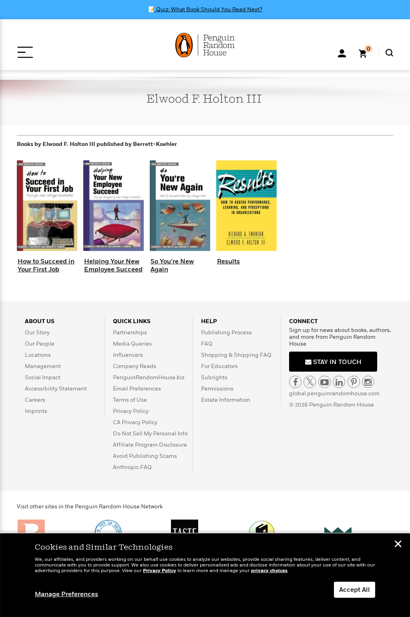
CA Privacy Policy (135, 422)
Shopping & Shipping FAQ (236, 355)
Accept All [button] (354, 589)
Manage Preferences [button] (66, 594)
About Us (39, 321)
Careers (35, 400)
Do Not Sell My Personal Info (150, 433)
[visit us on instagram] (368, 382)
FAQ (207, 344)
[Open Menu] (25, 52)
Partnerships (130, 332)
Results (228, 261)
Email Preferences (137, 388)
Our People (39, 344)
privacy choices (269, 570)
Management (43, 366)
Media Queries (132, 344)
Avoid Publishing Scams (145, 456)
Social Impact (42, 377)
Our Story (37, 332)
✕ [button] (398, 545)
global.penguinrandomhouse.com (334, 393)
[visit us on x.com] (309, 382)
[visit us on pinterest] (354, 382)
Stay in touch (337, 362)
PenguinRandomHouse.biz (149, 377)
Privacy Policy (131, 411)
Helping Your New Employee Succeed (113, 265)
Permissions (217, 388)
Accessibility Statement (56, 388)
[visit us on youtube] (324, 382)
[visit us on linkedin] (339, 382)
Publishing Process (226, 332)
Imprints (36, 411)
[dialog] (205, 575)
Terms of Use (130, 400)
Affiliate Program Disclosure (150, 445)
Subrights (214, 377)
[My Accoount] (342, 52)
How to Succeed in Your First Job (46, 265)
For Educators (219, 366)
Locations (38, 355)
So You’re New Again (172, 265)
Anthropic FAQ (132, 467)
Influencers (128, 355)
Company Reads (134, 366)
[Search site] (389, 53)
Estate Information (225, 400)
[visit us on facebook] (295, 382)
